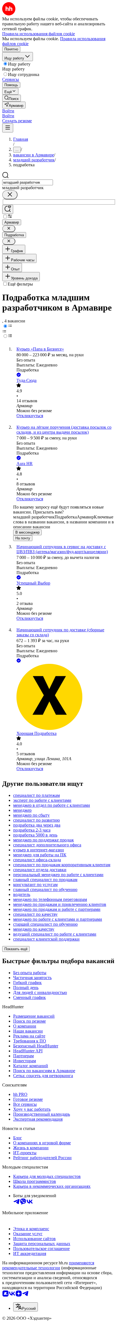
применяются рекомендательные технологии (48, 1265)
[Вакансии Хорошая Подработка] (64, 697)
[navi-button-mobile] (7, 127)
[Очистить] (10, 194)
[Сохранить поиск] (7, 209)
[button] (8, 110)
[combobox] (27, 182)
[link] (11, 98)
